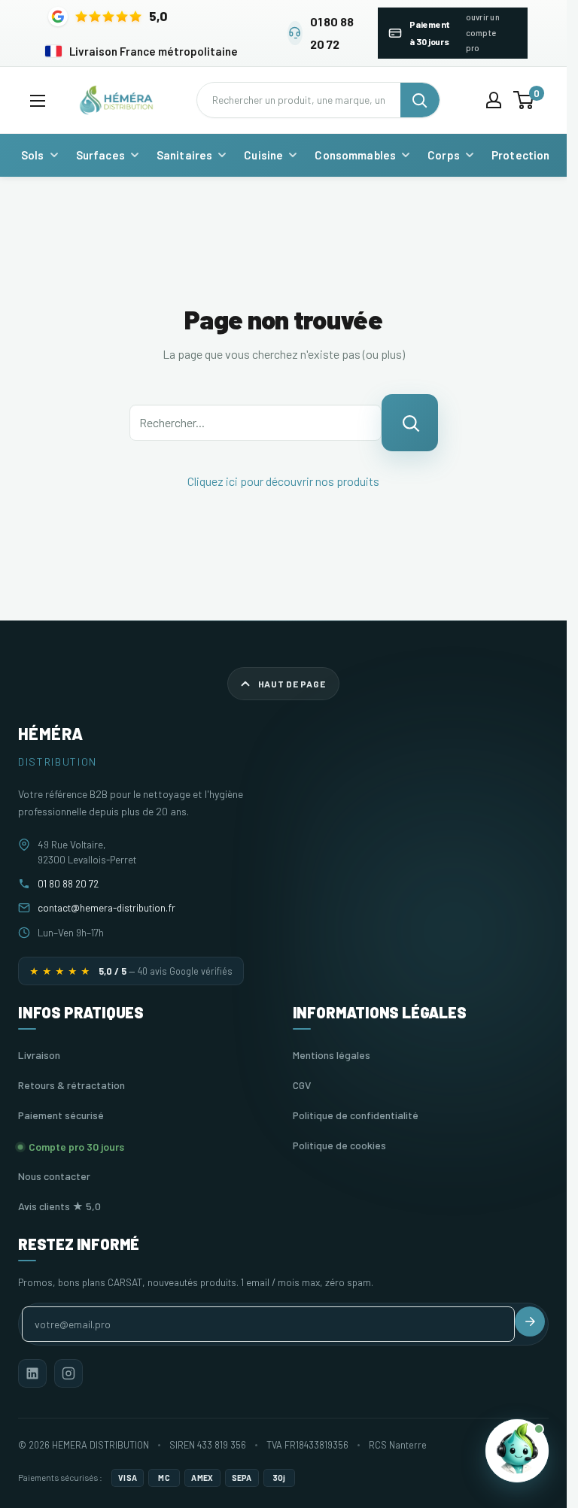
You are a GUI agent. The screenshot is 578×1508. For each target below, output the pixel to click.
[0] (524, 100)
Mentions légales (331, 1054)
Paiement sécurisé (61, 1115)
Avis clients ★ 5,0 (59, 1206)
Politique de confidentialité (355, 1115)
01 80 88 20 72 (68, 883)
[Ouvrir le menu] (37, 101)
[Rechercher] (420, 100)
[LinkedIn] (32, 1373)
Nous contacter (54, 1176)
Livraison (39, 1054)
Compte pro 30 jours (76, 1146)
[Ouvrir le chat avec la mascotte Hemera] (517, 1449)
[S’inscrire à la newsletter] (530, 1321)
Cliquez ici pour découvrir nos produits (283, 481)
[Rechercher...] (410, 422)
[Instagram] (68, 1373)
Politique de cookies (339, 1145)
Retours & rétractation (71, 1085)
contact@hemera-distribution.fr (106, 907)
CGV (302, 1085)
